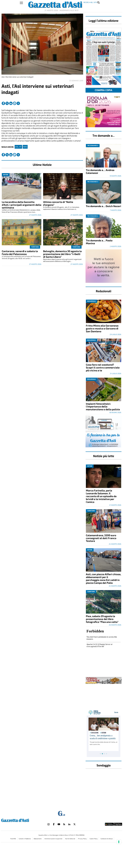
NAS (25, 147)
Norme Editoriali (70, 839)
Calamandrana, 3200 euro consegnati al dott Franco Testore (101, 538)
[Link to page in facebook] (3, 103)
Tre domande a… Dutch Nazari (103, 206)
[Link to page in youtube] (58, 824)
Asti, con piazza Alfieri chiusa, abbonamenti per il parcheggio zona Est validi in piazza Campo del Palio (103, 578)
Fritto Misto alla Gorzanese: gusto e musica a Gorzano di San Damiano (102, 328)
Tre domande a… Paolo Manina (99, 242)
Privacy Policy (82, 839)
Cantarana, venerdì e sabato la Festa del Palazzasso (20, 252)
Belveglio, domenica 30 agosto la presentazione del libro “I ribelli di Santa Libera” (62, 254)
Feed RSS (13, 839)
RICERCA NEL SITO (90, 2)
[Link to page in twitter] (7, 103)
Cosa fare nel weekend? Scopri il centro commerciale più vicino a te (103, 367)
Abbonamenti (38, 839)
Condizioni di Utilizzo (107, 839)
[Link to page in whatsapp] (14, 103)
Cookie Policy (94, 839)
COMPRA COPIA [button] (103, 90)
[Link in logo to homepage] (21, 820)
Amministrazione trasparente (53, 839)
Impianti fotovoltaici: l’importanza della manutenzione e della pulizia (103, 406)
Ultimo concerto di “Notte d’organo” (58, 203)
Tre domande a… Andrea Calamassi (100, 171)
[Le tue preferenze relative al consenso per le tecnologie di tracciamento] (119, 842)
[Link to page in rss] (64, 824)
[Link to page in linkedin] (10, 103)
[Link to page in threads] (18, 103)
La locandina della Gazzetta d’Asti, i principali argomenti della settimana (21, 204)
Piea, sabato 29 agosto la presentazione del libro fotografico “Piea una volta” (102, 619)
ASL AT (18, 147)
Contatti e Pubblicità (25, 839)
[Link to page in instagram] (48, 824)
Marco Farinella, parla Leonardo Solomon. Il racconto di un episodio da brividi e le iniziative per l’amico (101, 496)
